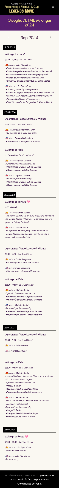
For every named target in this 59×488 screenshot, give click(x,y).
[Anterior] (8, 37)
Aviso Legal (16, 479)
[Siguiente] (50, 37)
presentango (47, 475)
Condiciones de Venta (29, 484)
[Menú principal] (53, 7)
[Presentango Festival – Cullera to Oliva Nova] (21, 7)
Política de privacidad (36, 479)
